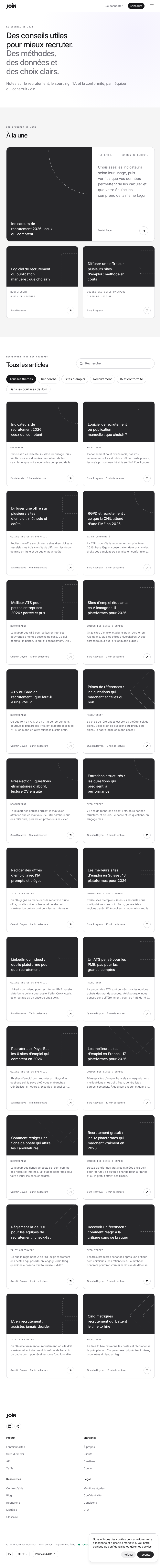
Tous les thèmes (21, 379)
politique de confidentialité (109, 1546)
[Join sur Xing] (18, 1426)
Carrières (89, 1461)
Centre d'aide (14, 1488)
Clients (88, 1454)
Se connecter (114, 5)
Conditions (90, 1502)
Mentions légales (94, 1488)
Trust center (45, 1544)
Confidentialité (93, 1495)
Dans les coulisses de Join (28, 389)
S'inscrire (136, 5)
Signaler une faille (65, 1544)
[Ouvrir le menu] (151, 6)
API (8, 1461)
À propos (89, 1446)
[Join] (11, 6)
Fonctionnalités (15, 1446)
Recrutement (102, 379)
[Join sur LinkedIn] (9, 1426)
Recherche (49, 379)
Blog (9, 1495)
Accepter (145, 1554)
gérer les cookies (141, 1546)
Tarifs (9, 1468)
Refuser (128, 1554)
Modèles (11, 1509)
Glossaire (12, 1517)
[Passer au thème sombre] (9, 1554)
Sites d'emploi (75, 379)
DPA (86, 1509)
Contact (88, 1468)
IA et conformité (131, 379)
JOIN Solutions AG (25, 1544)
